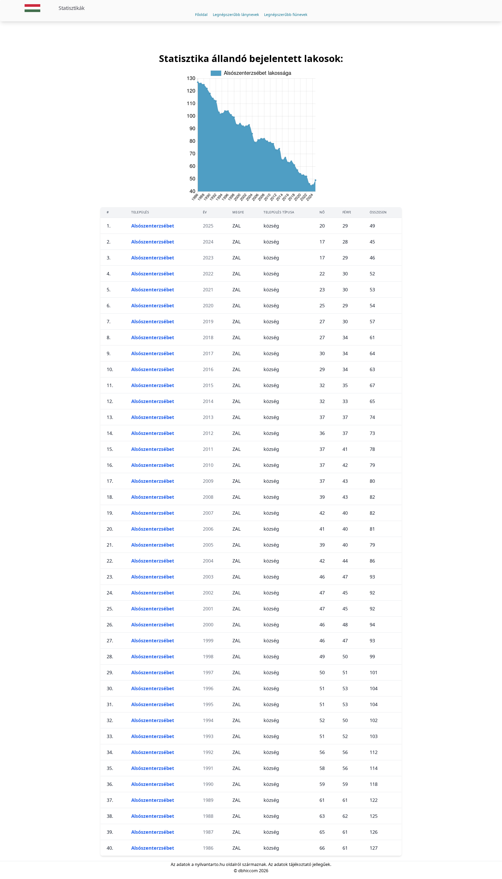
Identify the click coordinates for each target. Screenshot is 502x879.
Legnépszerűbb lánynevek (236, 14)
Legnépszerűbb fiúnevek (285, 14)
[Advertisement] (251, 37)
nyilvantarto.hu (210, 864)
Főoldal (201, 14)
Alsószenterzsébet (152, 226)
